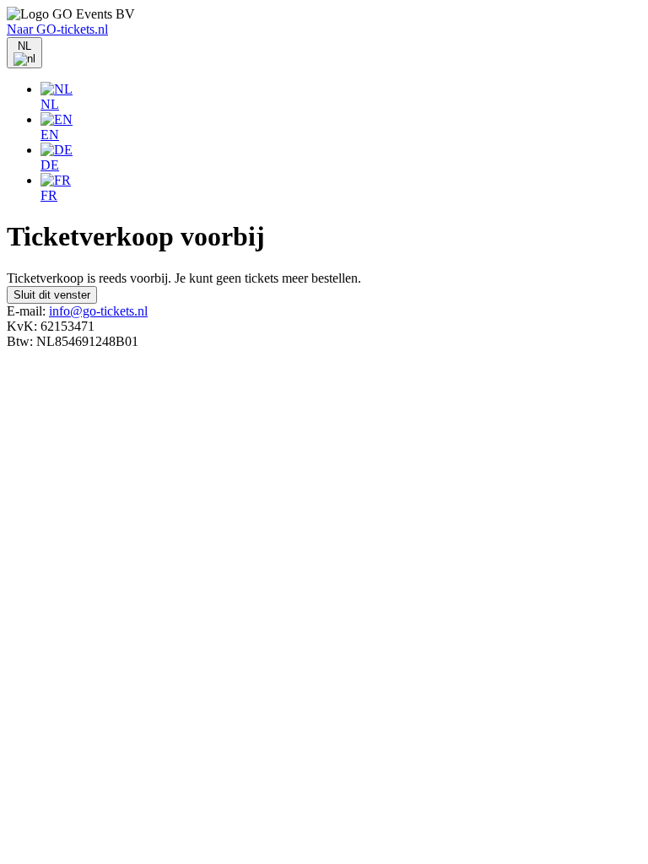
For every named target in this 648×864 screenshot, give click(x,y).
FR (48, 195)
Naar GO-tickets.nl (57, 29)
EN (49, 134)
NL (49, 104)
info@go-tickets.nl (98, 311)
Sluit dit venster (52, 295)
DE (49, 165)
